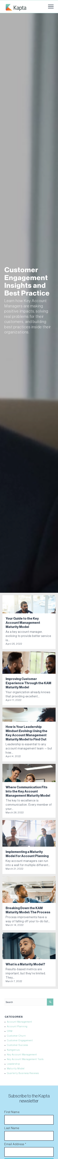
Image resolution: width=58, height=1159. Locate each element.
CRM (10, 1031)
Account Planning (17, 1026)
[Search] (50, 1002)
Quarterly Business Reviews (23, 1073)
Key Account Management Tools (25, 1059)
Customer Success (17, 1045)
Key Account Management (22, 1055)
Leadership (13, 1064)
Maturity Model (16, 1069)
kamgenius (13, 1050)
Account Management (19, 1022)
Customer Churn (16, 1036)
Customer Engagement (20, 1040)
